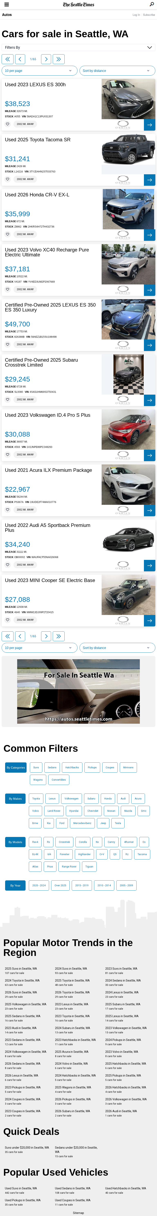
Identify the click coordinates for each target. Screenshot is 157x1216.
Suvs (36, 767)
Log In (136, 15)
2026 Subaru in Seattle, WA (72, 1113)
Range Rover (69, 866)
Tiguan (89, 866)
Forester (64, 854)
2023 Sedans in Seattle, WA (22, 1042)
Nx (97, 842)
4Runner (129, 842)
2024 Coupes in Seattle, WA (22, 1101)
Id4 (49, 854)
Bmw (35, 823)
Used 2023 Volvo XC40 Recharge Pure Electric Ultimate (47, 252)
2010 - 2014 (104, 885)
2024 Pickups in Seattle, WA (123, 1042)
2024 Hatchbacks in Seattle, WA (75, 1077)
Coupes (110, 767)
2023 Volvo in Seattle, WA (121, 1054)
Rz (127, 854)
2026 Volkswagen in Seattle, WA (126, 1101)
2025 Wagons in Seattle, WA (73, 1089)
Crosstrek (64, 842)
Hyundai (73, 811)
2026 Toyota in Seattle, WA (72, 994)
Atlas (35, 866)
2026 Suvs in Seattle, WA (21, 994)
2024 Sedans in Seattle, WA (123, 982)
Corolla (83, 842)
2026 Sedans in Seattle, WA (22, 1066)
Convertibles (59, 779)
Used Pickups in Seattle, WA (23, 1202)
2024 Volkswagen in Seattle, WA (25, 1054)
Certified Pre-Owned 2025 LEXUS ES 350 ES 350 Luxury (50, 307)
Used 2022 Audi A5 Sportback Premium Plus (47, 528)
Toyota (36, 798)
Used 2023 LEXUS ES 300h (35, 84)
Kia (48, 823)
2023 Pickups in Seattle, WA (23, 1089)
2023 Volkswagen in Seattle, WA (126, 1030)
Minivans (128, 767)
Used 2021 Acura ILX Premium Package (48, 470)
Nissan (111, 811)
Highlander (84, 854)
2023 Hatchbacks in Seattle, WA (75, 1042)
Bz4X (35, 854)
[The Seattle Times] (78, 4)
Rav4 (35, 842)
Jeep (103, 823)
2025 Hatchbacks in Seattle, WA (125, 1066)
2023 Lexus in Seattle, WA (71, 1006)
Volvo (35, 811)
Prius (50, 866)
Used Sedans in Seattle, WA (73, 1190)
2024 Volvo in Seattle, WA (71, 1066)
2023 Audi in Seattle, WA (21, 1030)
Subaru (91, 798)
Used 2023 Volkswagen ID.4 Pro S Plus (47, 415)
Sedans (52, 767)
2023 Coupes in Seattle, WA (22, 1113)
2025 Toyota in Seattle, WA (72, 982)
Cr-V (102, 854)
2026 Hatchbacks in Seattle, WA (125, 1089)
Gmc (143, 811)
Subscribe (149, 15)
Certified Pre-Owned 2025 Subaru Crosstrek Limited (41, 362)
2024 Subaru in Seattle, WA (72, 1030)
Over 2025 (60, 885)
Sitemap (78, 1213)
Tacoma (142, 854)
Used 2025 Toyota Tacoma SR (38, 139)
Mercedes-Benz (82, 823)
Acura (138, 798)
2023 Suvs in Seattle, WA (121, 971)
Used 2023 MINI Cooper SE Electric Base (50, 580)
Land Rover (54, 811)
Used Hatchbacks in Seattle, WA (125, 1190)
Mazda (128, 811)
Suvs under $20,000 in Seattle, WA (27, 1150)
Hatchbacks (72, 767)
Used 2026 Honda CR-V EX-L (37, 194)
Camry (111, 842)
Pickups (92, 767)
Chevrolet (92, 811)
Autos (7, 14)
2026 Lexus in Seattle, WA (21, 1077)
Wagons (38, 779)
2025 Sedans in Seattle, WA (22, 1018)
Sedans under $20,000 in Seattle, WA (76, 1152)
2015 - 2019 (82, 885)
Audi (123, 798)
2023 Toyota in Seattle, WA (72, 1018)
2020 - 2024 (39, 885)
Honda (108, 798)
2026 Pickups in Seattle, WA (73, 1101)
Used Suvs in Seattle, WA (21, 1190)
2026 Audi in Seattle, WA (121, 1113)
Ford (61, 823)
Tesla (118, 823)
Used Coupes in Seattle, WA (73, 1202)
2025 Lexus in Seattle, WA (122, 1018)
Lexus (52, 798)
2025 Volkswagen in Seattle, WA (25, 1006)
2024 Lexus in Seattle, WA (122, 994)
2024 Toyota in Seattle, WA (22, 982)
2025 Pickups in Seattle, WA (123, 1077)
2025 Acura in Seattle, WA (72, 1054)
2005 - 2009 (126, 885)
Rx (48, 842)
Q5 (115, 854)
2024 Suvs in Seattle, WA (71, 971)
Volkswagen (71, 798)
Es (144, 842)
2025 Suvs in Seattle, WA (21, 971)
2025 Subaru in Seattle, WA (122, 1006)
